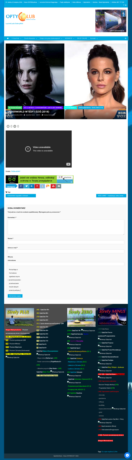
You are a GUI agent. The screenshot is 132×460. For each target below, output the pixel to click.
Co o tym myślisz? (70, 107)
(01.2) (89, 386)
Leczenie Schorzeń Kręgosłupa (49, 2)
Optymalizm (86, 2)
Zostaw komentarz (49, 115)
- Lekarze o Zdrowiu (74, 365)
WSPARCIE (68, 38)
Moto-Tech (43, 372)
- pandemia (102, 398)
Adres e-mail (13, 248)
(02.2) (83, 365)
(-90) (99, 429)
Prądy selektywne (65, 2)
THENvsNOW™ (16, 171)
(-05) (100, 357)
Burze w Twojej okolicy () (108, 384)
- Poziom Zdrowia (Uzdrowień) (18, 350)
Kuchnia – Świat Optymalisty (101, 2)
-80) (99, 426)
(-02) (99, 332)
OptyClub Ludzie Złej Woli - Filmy (112, 419)
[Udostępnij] (21, 186)
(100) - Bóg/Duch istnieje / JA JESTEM (18, 337)
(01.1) (83, 389)
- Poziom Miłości (13, 344)
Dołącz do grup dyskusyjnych (50, 38)
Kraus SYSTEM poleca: (30, 2)
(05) (68, 341)
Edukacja (76, 358)
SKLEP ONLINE (82, 38)
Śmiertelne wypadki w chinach (18, 196)
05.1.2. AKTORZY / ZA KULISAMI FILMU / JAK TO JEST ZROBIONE (43, 107)
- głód (100, 412)
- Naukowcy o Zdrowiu (74, 362)
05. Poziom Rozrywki (15, 107)
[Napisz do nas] (58, 186)
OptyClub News (30, 115)
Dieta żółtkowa (76, 2)
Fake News (105, 329)
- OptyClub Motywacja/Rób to (77, 351)
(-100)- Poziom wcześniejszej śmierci (111, 435)
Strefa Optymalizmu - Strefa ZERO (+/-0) (91, 107)
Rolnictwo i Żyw (76, 379)
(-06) (99, 360)
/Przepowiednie (109, 336)
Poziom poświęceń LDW (18, 340)
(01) (68, 393)
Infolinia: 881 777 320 (118, 2)
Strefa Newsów (29, 38)
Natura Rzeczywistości (47, 351)
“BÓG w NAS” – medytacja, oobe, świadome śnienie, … (112, 196)
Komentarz (12, 217)
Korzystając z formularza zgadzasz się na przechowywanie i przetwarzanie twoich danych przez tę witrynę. (15, 280)
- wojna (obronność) (105, 409)
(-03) (99, 343)
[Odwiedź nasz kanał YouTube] (53, 186)
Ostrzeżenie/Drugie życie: (110, 429)
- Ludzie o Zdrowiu (73, 369)
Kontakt (93, 38)
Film (115, 451)
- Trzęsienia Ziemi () (106, 388)
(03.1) (89, 351)
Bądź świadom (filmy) (108, 426)
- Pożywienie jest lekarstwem (77, 386)
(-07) (99, 367)
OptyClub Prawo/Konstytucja (111, 350)
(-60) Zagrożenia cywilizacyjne (108, 391)
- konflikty (101, 405)
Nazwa (10, 238)
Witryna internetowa (12, 258)
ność (86, 379)
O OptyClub (15, 38)
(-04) (99, 350)
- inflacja (101, 402)
